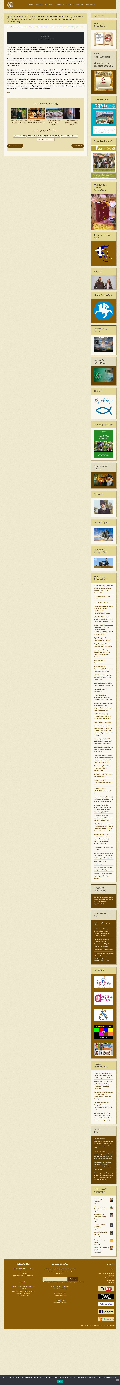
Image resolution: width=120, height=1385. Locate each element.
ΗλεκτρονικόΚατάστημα (100, 1190)
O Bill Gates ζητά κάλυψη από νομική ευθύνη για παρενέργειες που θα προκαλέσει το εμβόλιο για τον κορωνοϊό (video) (103, 759)
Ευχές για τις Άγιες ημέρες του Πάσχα (103, 924)
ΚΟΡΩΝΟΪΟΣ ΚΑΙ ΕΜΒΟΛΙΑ (69, 136)
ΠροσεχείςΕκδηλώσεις (100, 889)
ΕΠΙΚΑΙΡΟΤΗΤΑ (43, 26)
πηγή (8, 92)
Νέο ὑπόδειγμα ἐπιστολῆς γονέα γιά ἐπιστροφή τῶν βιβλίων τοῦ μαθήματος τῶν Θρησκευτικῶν (103, 856)
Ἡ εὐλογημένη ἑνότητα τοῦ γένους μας (102, 597)
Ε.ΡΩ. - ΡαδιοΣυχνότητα (102, 55)
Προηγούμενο (16, 145)
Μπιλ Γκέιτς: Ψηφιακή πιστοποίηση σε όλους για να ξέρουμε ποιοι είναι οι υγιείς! (102, 716)
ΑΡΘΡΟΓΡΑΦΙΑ (23, 26)
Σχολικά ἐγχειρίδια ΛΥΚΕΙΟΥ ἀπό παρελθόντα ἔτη (103, 775)
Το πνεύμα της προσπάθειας (106, 1273)
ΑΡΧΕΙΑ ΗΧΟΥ (33, 26)
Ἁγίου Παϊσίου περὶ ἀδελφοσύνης (100, 863)
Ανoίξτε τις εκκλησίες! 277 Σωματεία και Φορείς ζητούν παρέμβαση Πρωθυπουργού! (102, 741)
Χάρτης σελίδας (109, 1278)
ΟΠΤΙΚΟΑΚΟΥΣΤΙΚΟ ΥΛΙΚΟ (66, 26)
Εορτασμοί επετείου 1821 (101, 551)
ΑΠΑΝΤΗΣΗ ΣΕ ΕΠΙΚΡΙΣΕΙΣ (103, 950)
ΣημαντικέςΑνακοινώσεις (101, 577)
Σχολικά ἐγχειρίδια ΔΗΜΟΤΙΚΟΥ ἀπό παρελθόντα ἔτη (103, 791)
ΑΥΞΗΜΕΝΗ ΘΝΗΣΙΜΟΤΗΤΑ (51, 136)
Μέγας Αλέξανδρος (103, 295)
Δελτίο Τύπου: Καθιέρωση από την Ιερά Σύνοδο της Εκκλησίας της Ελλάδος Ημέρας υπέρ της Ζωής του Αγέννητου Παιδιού (103, 827)
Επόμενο (77, 145)
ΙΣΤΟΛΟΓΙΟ (49, 4)
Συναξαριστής (110, 1275)
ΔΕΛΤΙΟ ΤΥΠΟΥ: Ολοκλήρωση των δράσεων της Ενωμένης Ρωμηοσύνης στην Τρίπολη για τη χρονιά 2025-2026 (103, 1143)
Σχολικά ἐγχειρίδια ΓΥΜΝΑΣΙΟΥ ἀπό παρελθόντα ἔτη (103, 782)
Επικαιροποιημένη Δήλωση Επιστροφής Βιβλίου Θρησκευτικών (102, 768)
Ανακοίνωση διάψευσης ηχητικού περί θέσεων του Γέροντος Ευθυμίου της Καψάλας (102, 653)
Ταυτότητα (111, 1271)
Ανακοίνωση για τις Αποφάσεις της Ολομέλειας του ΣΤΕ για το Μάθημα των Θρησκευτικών (103, 799)
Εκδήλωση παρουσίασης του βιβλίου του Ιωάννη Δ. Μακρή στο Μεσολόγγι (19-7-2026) (103, 1076)
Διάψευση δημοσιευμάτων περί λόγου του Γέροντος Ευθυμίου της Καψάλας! (103, 749)
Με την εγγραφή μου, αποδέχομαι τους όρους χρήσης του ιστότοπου (64, 1282)
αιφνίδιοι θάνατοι (20, 136)
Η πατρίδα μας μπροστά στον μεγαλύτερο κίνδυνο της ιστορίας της (103, 876)
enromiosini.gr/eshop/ (60, 1302)
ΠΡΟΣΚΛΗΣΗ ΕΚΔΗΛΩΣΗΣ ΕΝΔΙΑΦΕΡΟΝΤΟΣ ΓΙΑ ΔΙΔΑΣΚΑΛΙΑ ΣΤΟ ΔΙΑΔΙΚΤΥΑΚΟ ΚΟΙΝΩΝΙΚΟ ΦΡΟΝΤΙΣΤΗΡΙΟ (103, 629)
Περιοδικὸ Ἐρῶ (101, 99)
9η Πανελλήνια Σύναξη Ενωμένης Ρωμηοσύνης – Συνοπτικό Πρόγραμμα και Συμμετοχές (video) (102, 932)
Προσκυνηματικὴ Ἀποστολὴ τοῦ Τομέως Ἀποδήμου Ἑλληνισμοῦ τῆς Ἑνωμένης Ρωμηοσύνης (102, 1166)
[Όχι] (117, 1380)
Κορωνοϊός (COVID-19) (100, 361)
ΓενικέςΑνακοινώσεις (101, 1065)
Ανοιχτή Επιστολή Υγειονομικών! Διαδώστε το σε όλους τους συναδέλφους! (103, 669)
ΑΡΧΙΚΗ (31, 4)
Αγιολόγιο (98, 494)
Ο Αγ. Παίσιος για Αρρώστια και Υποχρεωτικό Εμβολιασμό (103, 645)
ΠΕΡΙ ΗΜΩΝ (40, 4)
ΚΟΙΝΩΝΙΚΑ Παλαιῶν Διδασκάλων (100, 187)
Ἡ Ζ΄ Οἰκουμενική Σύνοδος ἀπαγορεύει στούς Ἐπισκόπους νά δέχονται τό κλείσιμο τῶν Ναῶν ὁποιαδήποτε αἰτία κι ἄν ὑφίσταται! (103, 730)
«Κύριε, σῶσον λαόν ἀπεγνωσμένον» (100, 690)
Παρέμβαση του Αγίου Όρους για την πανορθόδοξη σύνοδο (103, 869)
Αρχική (112, 1268)
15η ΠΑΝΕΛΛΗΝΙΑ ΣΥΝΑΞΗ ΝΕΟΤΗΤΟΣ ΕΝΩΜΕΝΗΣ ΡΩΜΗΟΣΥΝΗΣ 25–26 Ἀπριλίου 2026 (103, 589)
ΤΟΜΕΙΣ (69, 4)
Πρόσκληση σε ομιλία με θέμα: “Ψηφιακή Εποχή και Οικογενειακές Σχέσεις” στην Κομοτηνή (103, 1095)
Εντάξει (60, 1381)
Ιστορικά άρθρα (101, 522)
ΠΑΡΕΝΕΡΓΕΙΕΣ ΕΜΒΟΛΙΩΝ (45, 139)
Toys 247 (98, 391)
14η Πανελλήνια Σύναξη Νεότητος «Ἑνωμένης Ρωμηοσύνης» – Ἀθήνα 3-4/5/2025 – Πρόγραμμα (102, 943)
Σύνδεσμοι (99, 970)
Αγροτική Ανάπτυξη (103, 424)
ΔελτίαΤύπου (97, 1130)
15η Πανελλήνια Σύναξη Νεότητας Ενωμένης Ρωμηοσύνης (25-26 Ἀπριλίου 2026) (103, 1106)
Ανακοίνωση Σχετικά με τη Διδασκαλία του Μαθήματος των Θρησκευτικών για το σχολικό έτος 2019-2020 (102, 808)
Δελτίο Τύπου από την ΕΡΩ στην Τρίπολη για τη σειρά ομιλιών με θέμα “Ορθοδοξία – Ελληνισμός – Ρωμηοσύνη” (103, 1116)
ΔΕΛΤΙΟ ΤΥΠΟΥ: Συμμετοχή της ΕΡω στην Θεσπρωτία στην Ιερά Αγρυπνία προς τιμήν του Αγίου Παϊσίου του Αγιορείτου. (103, 1155)
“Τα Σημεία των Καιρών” (102, 602)
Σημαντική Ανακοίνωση (100, 24)
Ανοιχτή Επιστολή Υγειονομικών (99, 662)
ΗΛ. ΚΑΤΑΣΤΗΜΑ (79, 4)
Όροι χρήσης (110, 1282)
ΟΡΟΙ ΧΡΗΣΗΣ (90, 4)
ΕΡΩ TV (98, 271)
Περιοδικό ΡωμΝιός (103, 141)
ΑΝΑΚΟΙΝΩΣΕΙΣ (60, 4)
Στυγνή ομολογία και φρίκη (102, 722)
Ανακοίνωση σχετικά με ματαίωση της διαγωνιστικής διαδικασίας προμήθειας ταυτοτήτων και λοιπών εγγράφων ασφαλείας (103, 839)
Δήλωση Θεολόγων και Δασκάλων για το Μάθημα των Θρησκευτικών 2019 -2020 (103, 818)
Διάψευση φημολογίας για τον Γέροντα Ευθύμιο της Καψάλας (103, 684)
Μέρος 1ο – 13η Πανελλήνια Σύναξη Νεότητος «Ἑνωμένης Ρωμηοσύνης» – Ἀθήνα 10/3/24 (103, 619)
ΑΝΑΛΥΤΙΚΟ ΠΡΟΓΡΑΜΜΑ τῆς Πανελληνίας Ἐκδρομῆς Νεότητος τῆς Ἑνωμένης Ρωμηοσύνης (103, 1085)
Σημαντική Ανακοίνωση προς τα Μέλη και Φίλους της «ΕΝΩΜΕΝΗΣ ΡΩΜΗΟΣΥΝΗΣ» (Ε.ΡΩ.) (103, 610)
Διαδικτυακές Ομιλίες (100, 330)
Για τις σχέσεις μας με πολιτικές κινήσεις (103, 848)
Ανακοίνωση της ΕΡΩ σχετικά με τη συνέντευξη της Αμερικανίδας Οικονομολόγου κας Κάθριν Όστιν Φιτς (103, 707)
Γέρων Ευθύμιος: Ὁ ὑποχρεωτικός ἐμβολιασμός (102, 639)
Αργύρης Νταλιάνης (34, 136)
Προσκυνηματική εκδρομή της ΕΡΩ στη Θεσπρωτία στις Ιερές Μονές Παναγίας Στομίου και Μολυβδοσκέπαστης (103, 1176)
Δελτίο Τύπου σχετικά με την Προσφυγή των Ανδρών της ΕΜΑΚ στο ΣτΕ (102, 677)
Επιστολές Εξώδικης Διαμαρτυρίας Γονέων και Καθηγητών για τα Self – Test (103, 697)
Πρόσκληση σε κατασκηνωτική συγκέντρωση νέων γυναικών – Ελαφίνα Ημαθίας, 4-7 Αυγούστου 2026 (103, 900)
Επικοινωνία (110, 1280)
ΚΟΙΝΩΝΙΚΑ (53, 26)
